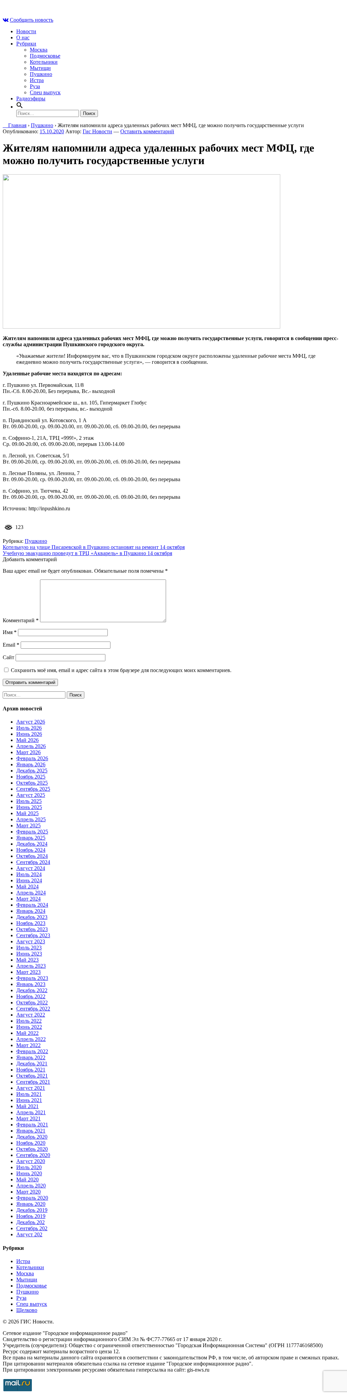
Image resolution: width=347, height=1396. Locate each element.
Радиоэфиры (30, 98)
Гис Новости (97, 131)
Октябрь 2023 (32, 929)
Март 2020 (28, 1192)
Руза (35, 86)
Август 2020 (30, 1161)
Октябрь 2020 (32, 1149)
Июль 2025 (29, 801)
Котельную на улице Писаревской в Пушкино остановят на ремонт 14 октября (94, 547)
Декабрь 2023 (31, 917)
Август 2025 (30, 795)
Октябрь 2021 (32, 1076)
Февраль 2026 (32, 758)
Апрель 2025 (31, 819)
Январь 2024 (30, 911)
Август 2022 (30, 1015)
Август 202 (29, 1234)
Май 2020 (27, 1179)
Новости (26, 31)
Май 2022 (27, 1033)
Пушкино (41, 74)
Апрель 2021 (31, 1112)
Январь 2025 (30, 838)
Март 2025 (28, 825)
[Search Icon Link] (19, 107)
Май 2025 (27, 813)
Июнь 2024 (29, 880)
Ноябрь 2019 (30, 1216)
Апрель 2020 (31, 1185)
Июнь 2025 (29, 807)
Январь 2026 (30, 764)
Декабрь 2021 (31, 1063)
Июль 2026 (29, 728)
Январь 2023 (30, 984)
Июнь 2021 (29, 1100)
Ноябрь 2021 (30, 1070)
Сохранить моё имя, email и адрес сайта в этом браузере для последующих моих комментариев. (121, 670)
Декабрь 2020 (31, 1137)
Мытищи (40, 68)
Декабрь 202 (30, 1222)
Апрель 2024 (31, 893)
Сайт (8, 657)
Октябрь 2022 (32, 1002)
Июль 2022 (29, 1021)
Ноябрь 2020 (30, 1143)
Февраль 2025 (32, 831)
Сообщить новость (31, 20)
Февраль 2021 (32, 1124)
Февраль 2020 (32, 1198)
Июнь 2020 (29, 1173)
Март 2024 (28, 899)
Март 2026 (28, 752)
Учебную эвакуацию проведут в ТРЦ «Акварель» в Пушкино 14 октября (87, 553)
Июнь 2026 (29, 734)
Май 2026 (27, 740)
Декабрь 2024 (31, 844)
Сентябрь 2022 (33, 1008)
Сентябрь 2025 (33, 789)
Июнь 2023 (29, 954)
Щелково (26, 1310)
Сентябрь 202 (31, 1228)
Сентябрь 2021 (33, 1082)
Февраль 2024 (32, 905)
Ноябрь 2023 (30, 923)
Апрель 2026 (31, 746)
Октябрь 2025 (32, 783)
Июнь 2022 (29, 1027)
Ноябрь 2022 (30, 996)
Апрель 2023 (31, 966)
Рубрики (26, 43)
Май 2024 (27, 886)
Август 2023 (30, 941)
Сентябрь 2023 (33, 935)
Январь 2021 (30, 1131)
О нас (22, 37)
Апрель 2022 (31, 1039)
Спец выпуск (45, 92)
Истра (37, 80)
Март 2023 (28, 972)
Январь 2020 (30, 1204)
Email (11, 645)
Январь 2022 (30, 1057)
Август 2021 (30, 1088)
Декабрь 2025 (31, 770)
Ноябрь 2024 (30, 850)
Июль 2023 (29, 947)
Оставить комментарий (147, 131)
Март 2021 (28, 1118)
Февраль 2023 (32, 978)
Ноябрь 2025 (30, 777)
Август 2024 (30, 868)
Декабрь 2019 (31, 1210)
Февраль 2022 (32, 1051)
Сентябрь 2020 (33, 1155)
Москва (38, 50)
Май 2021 (27, 1106)
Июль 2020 (29, 1167)
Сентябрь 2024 (33, 862)
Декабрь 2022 (31, 990)
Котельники (44, 62)
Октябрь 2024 (32, 856)
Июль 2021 (29, 1094)
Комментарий (21, 620)
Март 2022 (28, 1045)
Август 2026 (30, 722)
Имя (10, 632)
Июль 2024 (29, 874)
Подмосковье (45, 56)
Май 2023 (27, 960)
